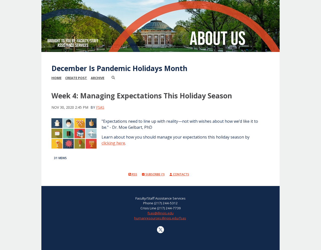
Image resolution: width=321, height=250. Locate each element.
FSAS (100, 107)
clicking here (113, 143)
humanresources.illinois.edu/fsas (160, 218)
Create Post (76, 78)
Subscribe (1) (155, 174)
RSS (134, 174)
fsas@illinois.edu (160, 213)
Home (56, 78)
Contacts (180, 174)
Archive (97, 78)
